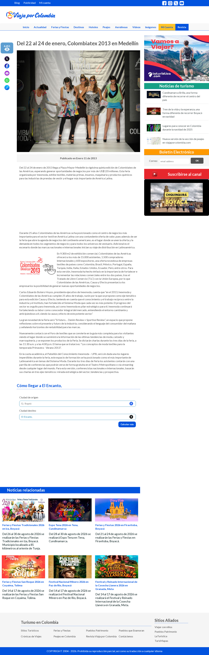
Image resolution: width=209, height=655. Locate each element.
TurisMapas (161, 640)
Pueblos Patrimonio (97, 630)
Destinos (79, 27)
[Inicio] (46, 15)
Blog (17, 2)
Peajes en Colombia (65, 636)
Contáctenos (126, 636)
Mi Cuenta (167, 27)
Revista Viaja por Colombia (101, 636)
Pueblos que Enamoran (131, 630)
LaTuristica (161, 636)
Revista (182, 27)
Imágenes (150, 27)
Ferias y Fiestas (60, 27)
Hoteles (93, 27)
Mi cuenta (44, 2)
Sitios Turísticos (30, 630)
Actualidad (40, 27)
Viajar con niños (163, 627)
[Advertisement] (78, 206)
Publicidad (30, 2)
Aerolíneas (121, 27)
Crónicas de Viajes (31, 636)
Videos (136, 27)
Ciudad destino (27, 410)
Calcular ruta (127, 424)
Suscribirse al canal (184, 174)
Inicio (26, 27)
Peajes (106, 27)
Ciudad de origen (28, 397)
